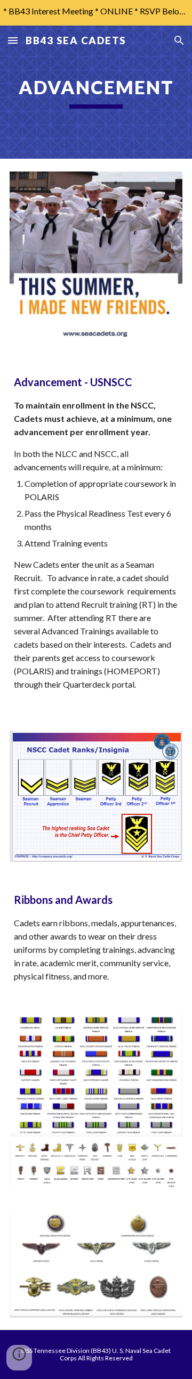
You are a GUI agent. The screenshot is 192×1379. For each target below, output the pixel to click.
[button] (13, 40)
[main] (96, 92)
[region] (96, 13)
